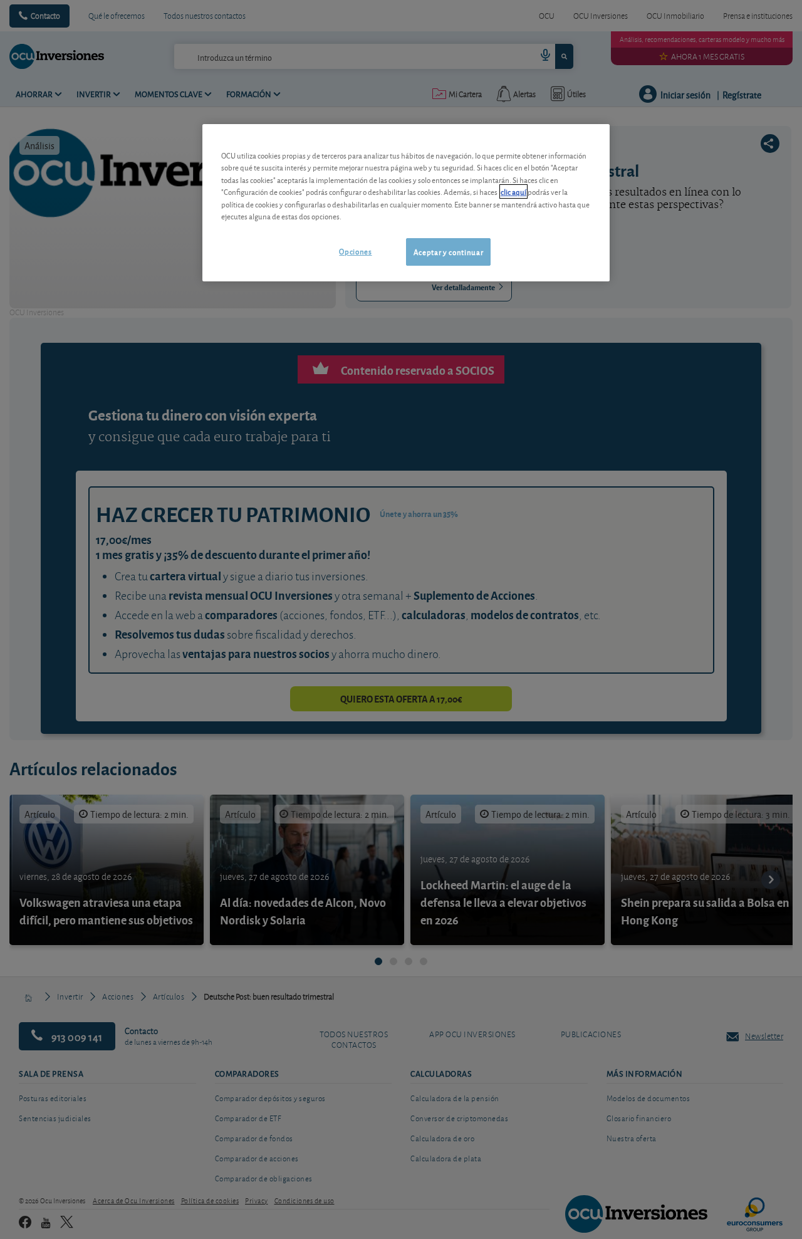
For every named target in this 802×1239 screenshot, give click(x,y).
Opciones (355, 251)
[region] (406, 202)
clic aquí (513, 191)
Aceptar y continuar (448, 252)
